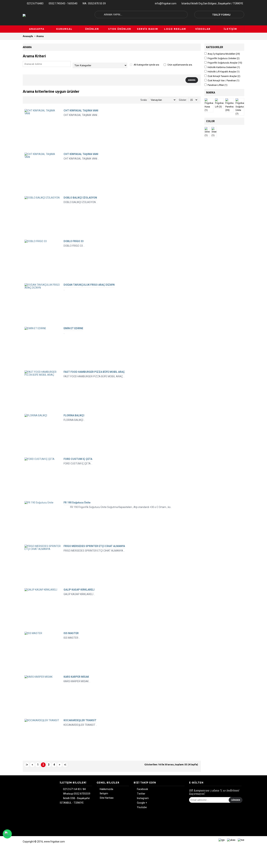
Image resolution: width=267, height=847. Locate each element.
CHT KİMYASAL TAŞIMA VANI (81, 110)
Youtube (142, 807)
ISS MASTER (71, 633)
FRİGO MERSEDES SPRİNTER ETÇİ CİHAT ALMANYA (94, 546)
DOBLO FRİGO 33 (74, 241)
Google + (142, 802)
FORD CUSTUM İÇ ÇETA (78, 459)
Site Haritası (107, 797)
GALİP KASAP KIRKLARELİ (79, 589)
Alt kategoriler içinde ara (146, 64)
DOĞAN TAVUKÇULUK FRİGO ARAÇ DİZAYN (89, 284)
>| (65, 764)
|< (27, 764)
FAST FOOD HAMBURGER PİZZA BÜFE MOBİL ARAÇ (94, 371)
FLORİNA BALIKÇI (74, 415)
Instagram (143, 798)
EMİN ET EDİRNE (73, 328)
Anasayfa (28, 36)
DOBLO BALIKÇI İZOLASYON (80, 197)
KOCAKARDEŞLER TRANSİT (80, 720)
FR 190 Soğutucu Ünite (77, 502)
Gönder (235, 800)
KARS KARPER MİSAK (76, 676)
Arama (40, 36)
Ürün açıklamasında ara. (180, 64)
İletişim (104, 793)
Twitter (141, 793)
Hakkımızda (106, 789)
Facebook (142, 789)
